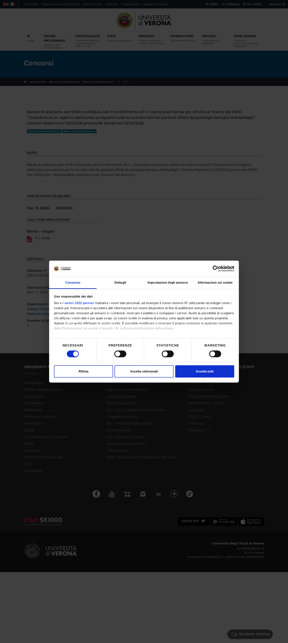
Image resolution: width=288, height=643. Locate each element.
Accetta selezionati (144, 371)
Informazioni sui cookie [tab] (215, 282)
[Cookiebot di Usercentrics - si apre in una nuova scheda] (215, 268)
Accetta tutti (205, 371)
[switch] (120, 354)
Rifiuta (83, 371)
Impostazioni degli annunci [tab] (168, 282)
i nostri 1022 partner (78, 303)
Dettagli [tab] (120, 282)
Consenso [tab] (73, 282)
